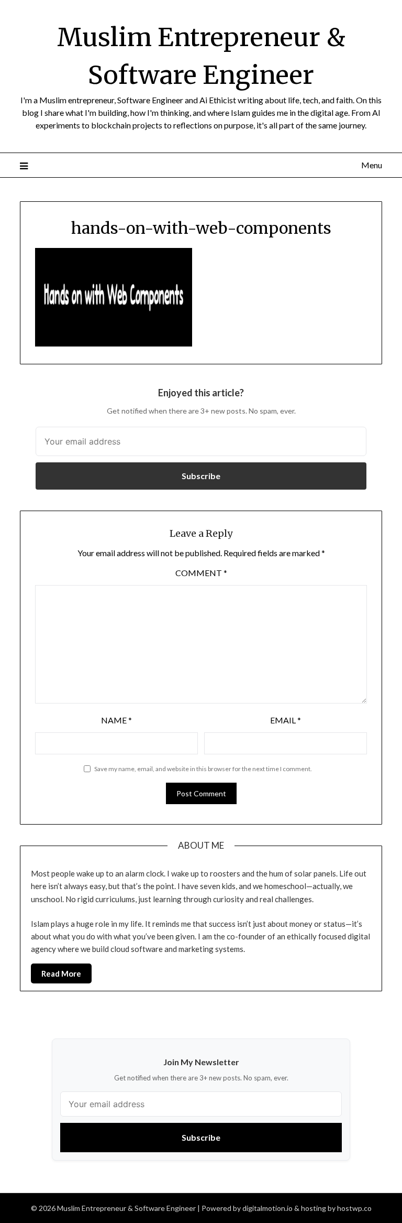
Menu (371, 165)
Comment (201, 573)
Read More (61, 973)
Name (116, 720)
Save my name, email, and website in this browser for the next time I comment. (203, 769)
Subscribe (201, 476)
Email (285, 720)
